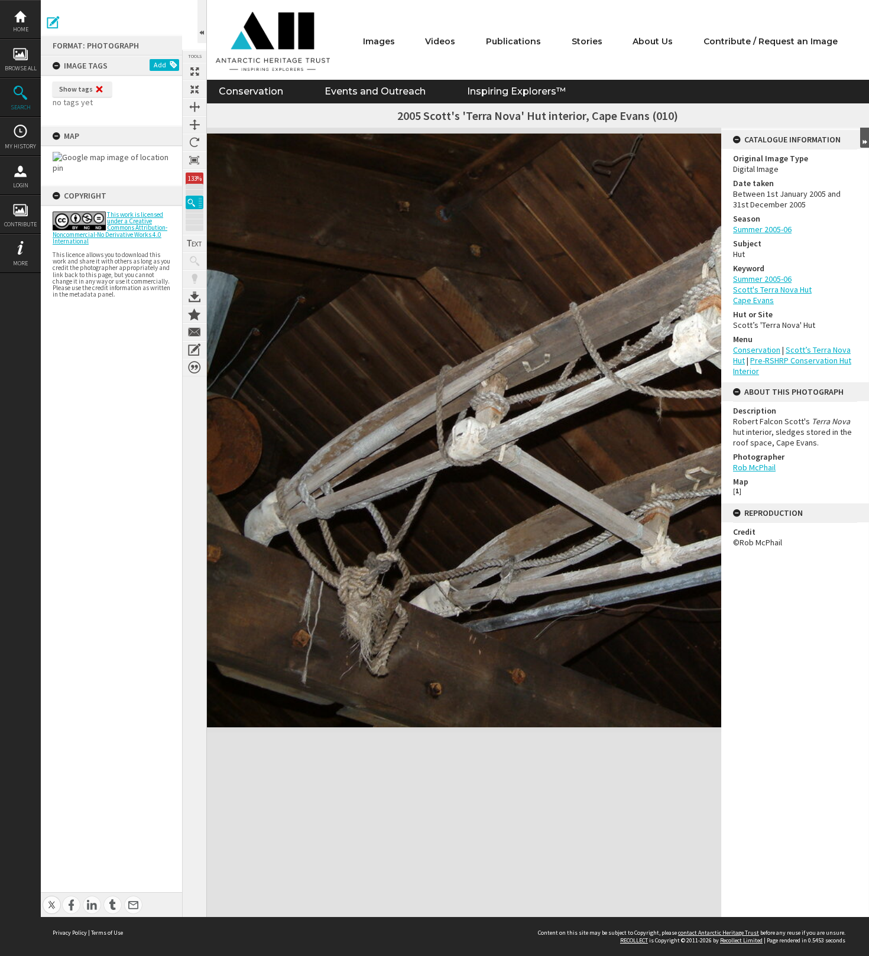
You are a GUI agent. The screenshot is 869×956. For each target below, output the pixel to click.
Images (379, 41)
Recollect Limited (741, 940)
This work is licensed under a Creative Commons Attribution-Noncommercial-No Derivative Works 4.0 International (110, 227)
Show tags (76, 88)
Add (160, 64)
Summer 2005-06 (762, 229)
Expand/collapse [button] (864, 138)
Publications (513, 41)
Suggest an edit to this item (53, 22)
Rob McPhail (754, 467)
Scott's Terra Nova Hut (772, 289)
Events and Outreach (375, 91)
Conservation (251, 91)
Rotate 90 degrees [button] (194, 142)
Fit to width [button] (194, 107)
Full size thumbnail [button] (194, 71)
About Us (653, 41)
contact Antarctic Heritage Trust (718, 933)
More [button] (20, 263)
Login (20, 185)
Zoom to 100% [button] (194, 160)
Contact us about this (194, 332)
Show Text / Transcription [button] (194, 243)
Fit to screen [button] (194, 89)
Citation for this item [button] (194, 367)
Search (21, 107)
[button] (194, 202)
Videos (440, 41)
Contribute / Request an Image (770, 41)
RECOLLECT (634, 940)
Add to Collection (194, 314)
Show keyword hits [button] (194, 261)
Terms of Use (107, 933)
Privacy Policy (70, 933)
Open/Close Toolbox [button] (201, 21)
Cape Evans (753, 300)
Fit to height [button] (194, 125)
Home (20, 29)
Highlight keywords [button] (194, 279)
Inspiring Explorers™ (516, 91)
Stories (587, 41)
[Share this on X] (52, 898)
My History (20, 146)
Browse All (21, 68)
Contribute (20, 224)
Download (194, 296)
